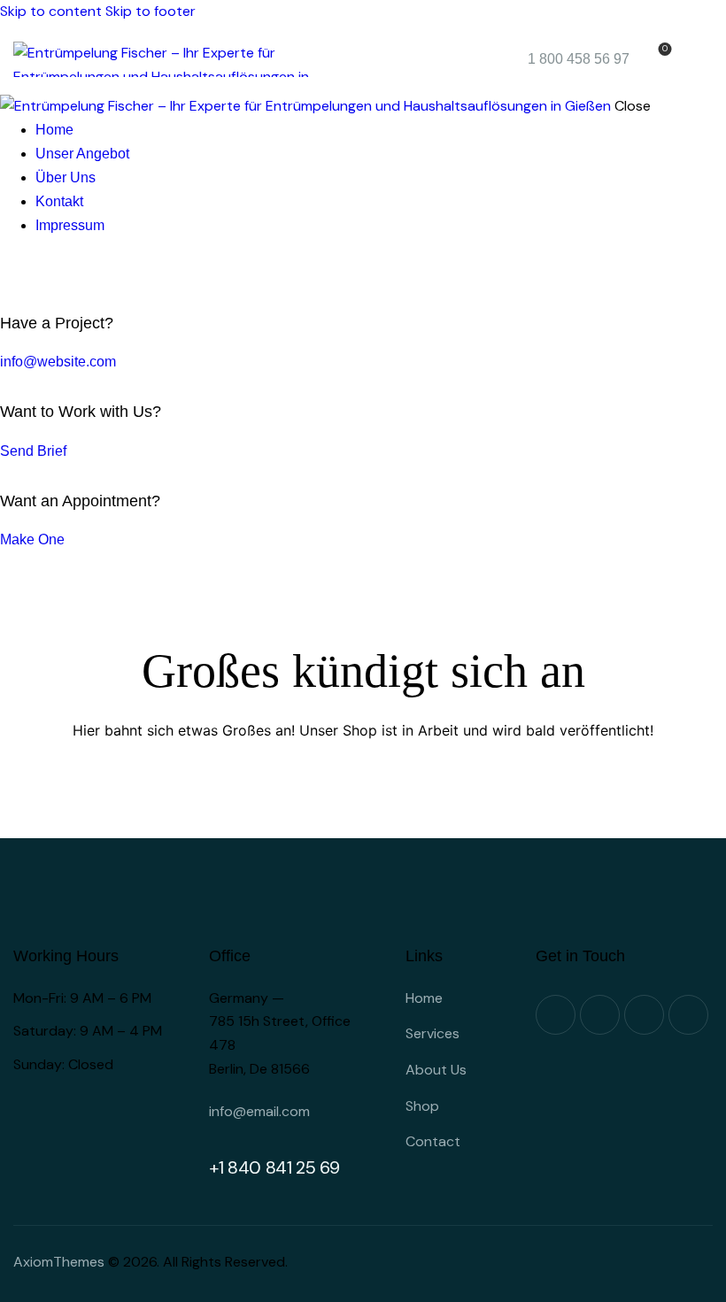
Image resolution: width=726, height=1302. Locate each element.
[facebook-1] (9, 273)
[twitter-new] (29, 273)
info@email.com (259, 1111)
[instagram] (69, 273)
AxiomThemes (58, 1261)
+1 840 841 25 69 (274, 1167)
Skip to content (51, 11)
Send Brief (33, 450)
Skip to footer (150, 11)
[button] (702, 59)
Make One (32, 539)
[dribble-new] (49, 273)
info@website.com (58, 361)
